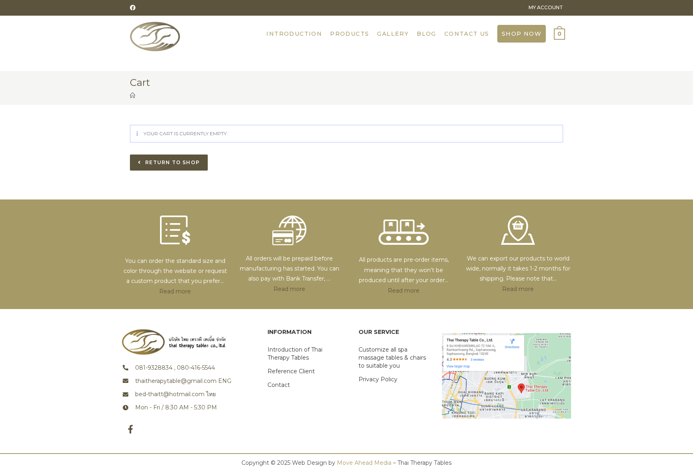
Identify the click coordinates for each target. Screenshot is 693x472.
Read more (175, 291)
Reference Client (291, 371)
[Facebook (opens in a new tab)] (134, 8)
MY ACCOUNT (546, 7)
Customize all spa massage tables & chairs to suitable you (392, 357)
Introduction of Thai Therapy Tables (294, 353)
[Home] (132, 95)
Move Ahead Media (364, 462)
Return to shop (172, 162)
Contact (278, 385)
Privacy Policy (378, 379)
